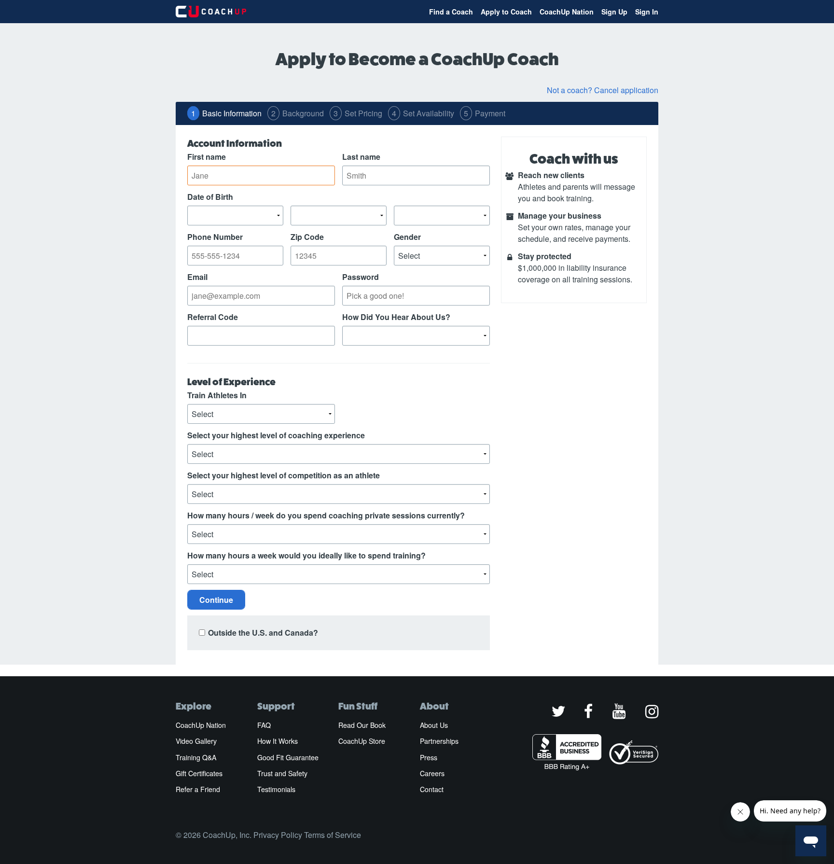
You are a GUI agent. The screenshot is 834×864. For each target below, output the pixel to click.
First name (206, 156)
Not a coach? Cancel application (602, 90)
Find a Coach (451, 11)
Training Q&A (196, 757)
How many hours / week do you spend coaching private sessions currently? (326, 515)
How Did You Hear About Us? (396, 316)
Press (428, 757)
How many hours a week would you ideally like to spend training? (306, 555)
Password (360, 276)
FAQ (264, 725)
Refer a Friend (198, 789)
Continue (216, 599)
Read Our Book (362, 725)
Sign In (646, 11)
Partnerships (439, 741)
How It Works (277, 741)
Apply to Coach (506, 11)
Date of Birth (210, 196)
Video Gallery (196, 741)
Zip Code (307, 236)
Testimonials (276, 789)
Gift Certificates (199, 773)
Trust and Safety (282, 773)
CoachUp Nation (567, 11)
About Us (434, 725)
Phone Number (215, 236)
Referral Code (212, 316)
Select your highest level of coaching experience (276, 435)
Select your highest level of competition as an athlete (283, 475)
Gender (407, 236)
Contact (432, 789)
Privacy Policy (277, 834)
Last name (361, 156)
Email (197, 276)
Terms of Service (332, 834)
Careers (432, 773)
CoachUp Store (361, 741)
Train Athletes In (217, 395)
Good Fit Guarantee (288, 757)
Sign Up (614, 11)
